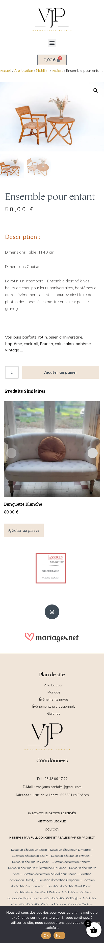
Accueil (5, 70)
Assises (57, 70)
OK (46, 935)
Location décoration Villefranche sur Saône (37, 868)
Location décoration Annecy (71, 862)
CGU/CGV (52, 829)
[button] (52, 43)
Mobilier (42, 70)
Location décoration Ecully (30, 856)
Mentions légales (52, 821)
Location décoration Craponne (59, 880)
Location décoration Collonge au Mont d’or (67, 898)
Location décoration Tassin (29, 850)
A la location (23, 70)
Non (59, 935)
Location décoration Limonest (70, 850)
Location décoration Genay (30, 862)
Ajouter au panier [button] (24, 530)
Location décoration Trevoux (70, 856)
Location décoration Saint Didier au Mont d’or (44, 892)
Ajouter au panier (60, 372)
